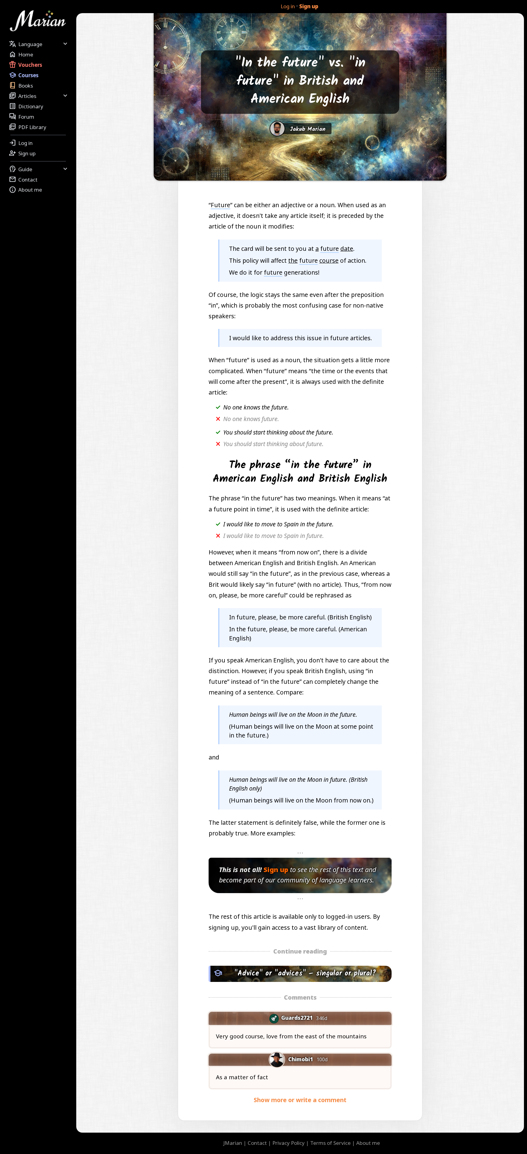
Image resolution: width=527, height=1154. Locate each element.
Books (21, 85)
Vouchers (25, 64)
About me (25, 190)
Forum (21, 116)
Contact (23, 179)
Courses (23, 75)
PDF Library (27, 127)
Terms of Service (330, 1142)
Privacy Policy (288, 1142)
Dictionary (26, 106)
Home (21, 54)
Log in (288, 6)
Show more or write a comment (300, 1100)
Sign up (308, 6)
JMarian (232, 1142)
